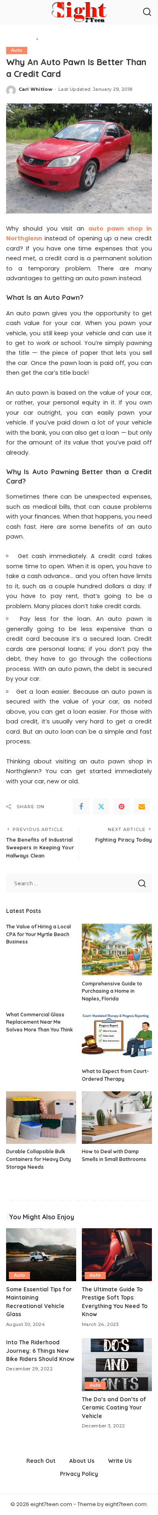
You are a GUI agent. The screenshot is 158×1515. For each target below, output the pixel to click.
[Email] (142, 806)
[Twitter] (101, 806)
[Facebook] (81, 806)
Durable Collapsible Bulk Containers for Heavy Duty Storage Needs (38, 1159)
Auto (16, 50)
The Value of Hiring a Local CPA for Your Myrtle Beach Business (38, 934)
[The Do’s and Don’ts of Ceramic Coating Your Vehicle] (117, 1364)
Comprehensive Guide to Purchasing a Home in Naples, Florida (112, 991)
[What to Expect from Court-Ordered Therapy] (117, 1037)
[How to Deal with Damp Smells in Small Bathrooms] (117, 1117)
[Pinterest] (121, 806)
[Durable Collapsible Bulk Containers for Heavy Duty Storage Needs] (41, 1117)
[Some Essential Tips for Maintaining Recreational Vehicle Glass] (41, 1254)
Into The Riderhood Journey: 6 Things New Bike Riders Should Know (40, 1350)
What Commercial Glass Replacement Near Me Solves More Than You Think (39, 1022)
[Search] (147, 12)
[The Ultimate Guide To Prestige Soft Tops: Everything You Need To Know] (117, 1254)
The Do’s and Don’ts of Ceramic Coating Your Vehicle (114, 1407)
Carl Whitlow (35, 89)
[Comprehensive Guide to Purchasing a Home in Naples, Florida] (117, 949)
